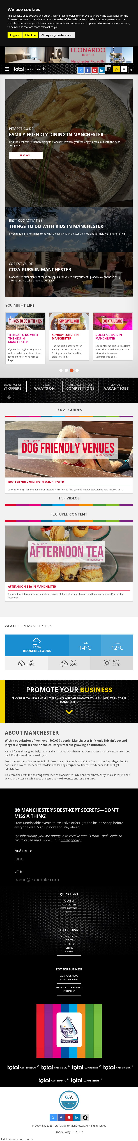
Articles (69, 944)
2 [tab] (66, 370)
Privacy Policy (62, 1132)
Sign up (69, 951)
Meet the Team (69, 908)
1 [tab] (61, 370)
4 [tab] (77, 370)
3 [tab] (71, 370)
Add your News (69, 975)
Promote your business (69, 987)
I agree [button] (14, 35)
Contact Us (69, 904)
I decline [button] (30, 35)
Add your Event (69, 979)
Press (69, 912)
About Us (69, 900)
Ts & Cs (78, 1132)
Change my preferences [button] (57, 35)
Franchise (69, 991)
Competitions (69, 936)
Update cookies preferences (16, 1139)
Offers (69, 947)
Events (69, 940)
